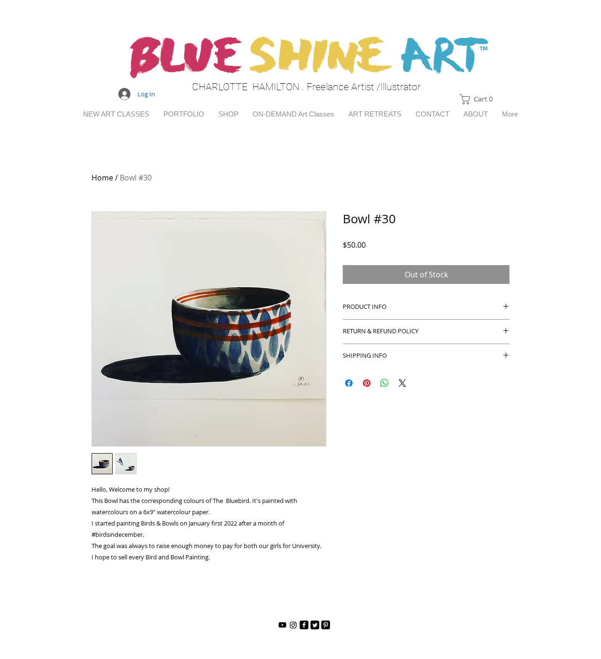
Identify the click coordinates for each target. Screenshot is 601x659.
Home (102, 178)
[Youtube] (282, 624)
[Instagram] (293, 624)
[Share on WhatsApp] (384, 383)
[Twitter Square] (314, 624)
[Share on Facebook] (348, 383)
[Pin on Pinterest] (366, 383)
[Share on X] (402, 383)
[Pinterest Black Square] (325, 624)
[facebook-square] (304, 624)
